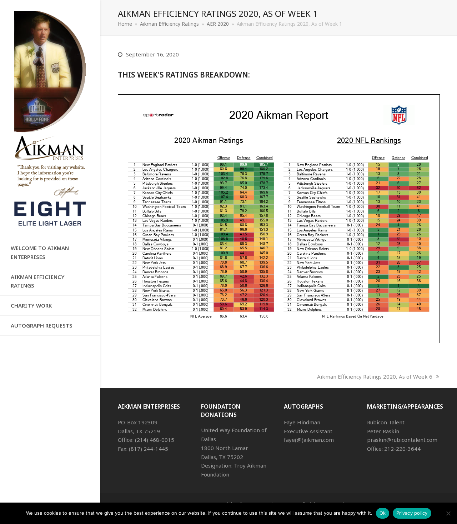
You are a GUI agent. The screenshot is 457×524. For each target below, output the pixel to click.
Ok (383, 513)
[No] (448, 513)
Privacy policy (412, 513)
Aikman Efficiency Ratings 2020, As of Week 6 (374, 376)
